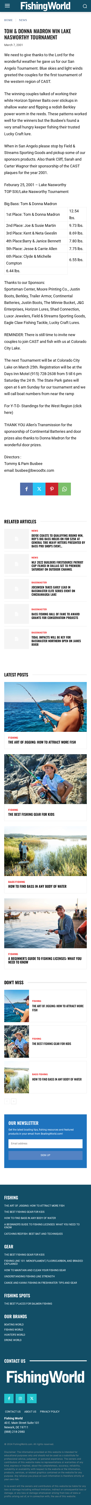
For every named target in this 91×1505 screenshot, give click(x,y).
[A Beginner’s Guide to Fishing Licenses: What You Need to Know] (45, 923)
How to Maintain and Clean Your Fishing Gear (35, 1270)
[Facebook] (26, 489)
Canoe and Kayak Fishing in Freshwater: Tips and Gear (40, 1282)
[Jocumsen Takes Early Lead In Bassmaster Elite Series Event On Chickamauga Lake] (16, 589)
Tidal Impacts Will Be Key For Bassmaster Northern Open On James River (56, 641)
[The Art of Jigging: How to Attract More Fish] (45, 707)
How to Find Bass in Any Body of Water (37, 886)
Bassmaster (39, 582)
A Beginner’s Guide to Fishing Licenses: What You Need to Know (44, 960)
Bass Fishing (16, 882)
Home (8, 20)
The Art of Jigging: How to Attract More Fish (42, 742)
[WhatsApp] (64, 489)
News (23, 20)
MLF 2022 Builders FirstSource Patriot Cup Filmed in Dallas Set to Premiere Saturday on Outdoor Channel (57, 566)
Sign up (45, 1155)
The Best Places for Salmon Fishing (28, 1303)
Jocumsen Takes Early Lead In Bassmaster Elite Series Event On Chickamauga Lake (53, 591)
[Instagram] (20, 1398)
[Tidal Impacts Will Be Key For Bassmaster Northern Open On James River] (16, 639)
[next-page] (13, 1101)
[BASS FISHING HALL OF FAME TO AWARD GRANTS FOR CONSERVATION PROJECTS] (16, 614)
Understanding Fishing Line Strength (29, 1276)
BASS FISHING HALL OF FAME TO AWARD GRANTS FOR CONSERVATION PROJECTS (56, 616)
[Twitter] (39, 489)
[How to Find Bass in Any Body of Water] (45, 851)
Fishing (13, 738)
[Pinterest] (52, 489)
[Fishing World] (45, 6)
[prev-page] (7, 1101)
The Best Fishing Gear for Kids (31, 814)
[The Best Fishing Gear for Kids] (45, 779)
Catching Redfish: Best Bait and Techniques (33, 1233)
